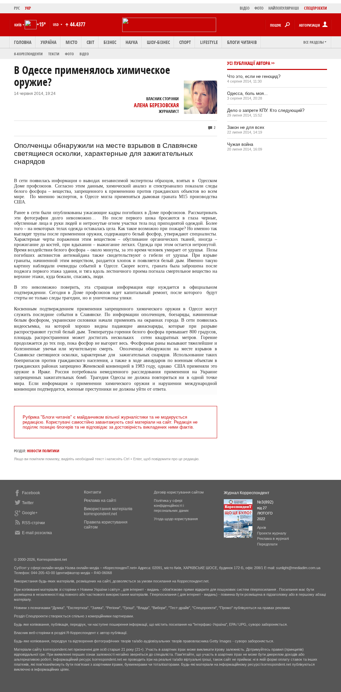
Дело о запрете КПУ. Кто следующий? (265, 110)
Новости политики (43, 450)
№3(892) (265, 502)
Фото (69, 53)
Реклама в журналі (273, 538)
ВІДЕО (244, 8)
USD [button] (56, 24)
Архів (261, 527)
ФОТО (258, 8)
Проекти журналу (271, 533)
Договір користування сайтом (179, 492)
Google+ (30, 513)
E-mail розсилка (37, 532)
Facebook (31, 493)
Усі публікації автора (248, 63)
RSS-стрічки (33, 522)
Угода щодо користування (176, 519)
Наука (132, 42)
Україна (48, 42)
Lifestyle (209, 42)
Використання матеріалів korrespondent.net (108, 511)
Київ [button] (18, 24)
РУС (17, 8)
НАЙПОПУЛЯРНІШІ (283, 8)
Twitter (28, 503)
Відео (84, 53)
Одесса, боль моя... (247, 93)
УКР (28, 8)
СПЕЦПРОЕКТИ (315, 8)
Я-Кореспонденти (28, 53)
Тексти (53, 53)
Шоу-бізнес (158, 42)
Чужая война (240, 144)
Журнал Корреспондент (246, 493)
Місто (71, 42)
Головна (22, 42)
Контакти (92, 492)
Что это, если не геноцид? (253, 76)
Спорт (185, 42)
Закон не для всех (245, 127)
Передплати (267, 544)
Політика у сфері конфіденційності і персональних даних (171, 506)
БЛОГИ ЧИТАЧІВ (242, 42)
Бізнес (110, 42)
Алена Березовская (156, 105)
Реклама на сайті (100, 500)
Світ (90, 42)
